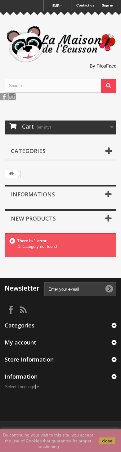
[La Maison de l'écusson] (60, 44)
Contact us (85, 5)
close (107, 440)
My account (20, 342)
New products (33, 218)
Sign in (107, 5)
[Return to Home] (11, 174)
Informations (33, 194)
